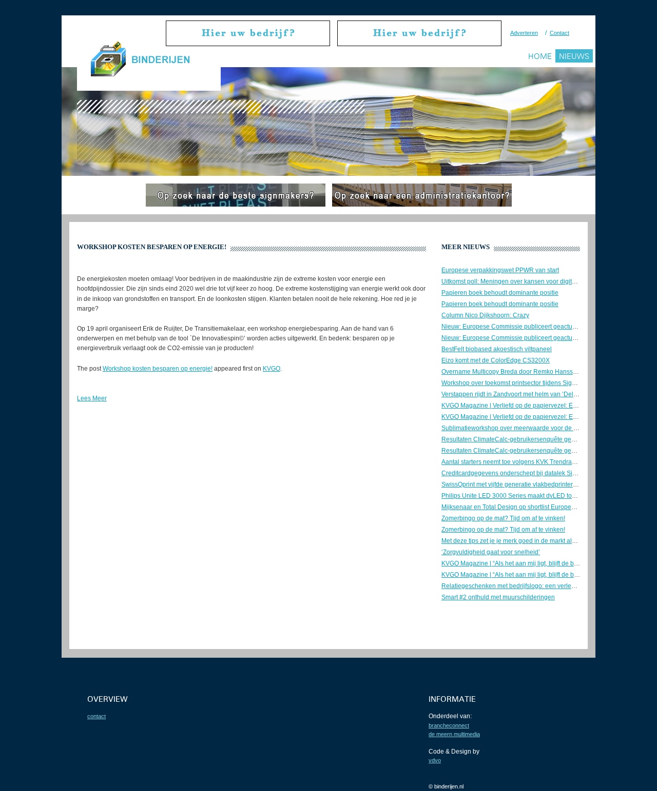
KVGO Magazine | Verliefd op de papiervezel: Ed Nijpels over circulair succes (548, 405)
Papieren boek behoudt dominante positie (499, 292)
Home (540, 56)
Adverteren (524, 33)
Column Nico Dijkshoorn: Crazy (485, 315)
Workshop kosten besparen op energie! (157, 368)
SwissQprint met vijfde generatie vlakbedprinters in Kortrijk (522, 484)
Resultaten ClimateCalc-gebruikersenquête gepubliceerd (521, 439)
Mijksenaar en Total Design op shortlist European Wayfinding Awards (537, 507)
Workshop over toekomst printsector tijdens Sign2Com (516, 383)
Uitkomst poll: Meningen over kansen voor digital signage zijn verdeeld (540, 281)
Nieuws (574, 56)
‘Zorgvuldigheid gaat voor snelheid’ (490, 552)
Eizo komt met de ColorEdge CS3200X (495, 360)
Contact (559, 33)
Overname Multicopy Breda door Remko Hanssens (512, 371)
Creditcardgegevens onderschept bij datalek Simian (513, 473)
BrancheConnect (449, 725)
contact (96, 716)
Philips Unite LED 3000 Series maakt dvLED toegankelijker (523, 495)
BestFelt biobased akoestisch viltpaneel (496, 349)
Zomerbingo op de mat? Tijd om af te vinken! (503, 518)
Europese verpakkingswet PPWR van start (500, 270)
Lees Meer (92, 398)
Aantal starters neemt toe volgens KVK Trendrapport (513, 461)
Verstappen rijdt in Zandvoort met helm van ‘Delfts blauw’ (520, 394)
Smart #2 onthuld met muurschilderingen (498, 597)
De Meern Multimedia (454, 734)
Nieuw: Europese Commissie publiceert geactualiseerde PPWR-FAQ (536, 326)
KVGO (271, 368)
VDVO (435, 760)
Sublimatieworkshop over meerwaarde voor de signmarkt (521, 428)
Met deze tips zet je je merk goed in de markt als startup (518, 540)
